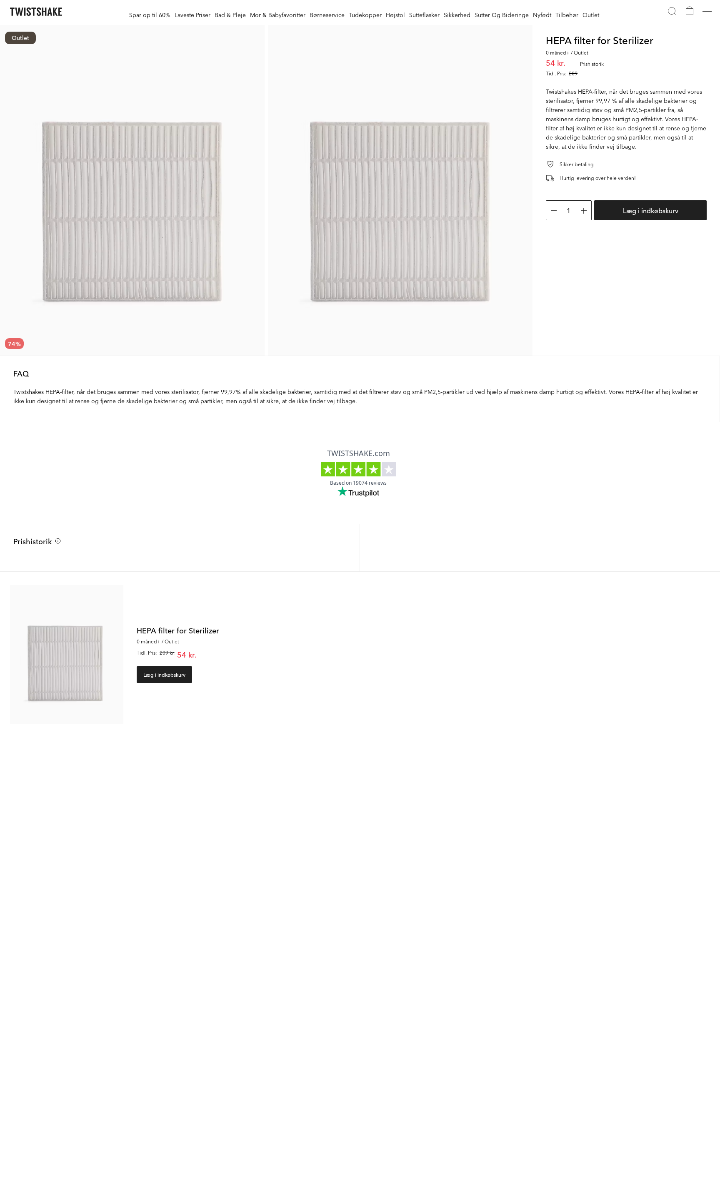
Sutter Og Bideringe (502, 14)
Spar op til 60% (149, 14)
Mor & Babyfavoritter (277, 14)
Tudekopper (365, 14)
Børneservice (327, 14)
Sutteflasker (424, 14)
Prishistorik (32, 541)
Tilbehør (566, 14)
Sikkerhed (457, 14)
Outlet (590, 14)
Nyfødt (542, 14)
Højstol (395, 14)
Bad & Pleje (230, 14)
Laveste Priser (192, 14)
